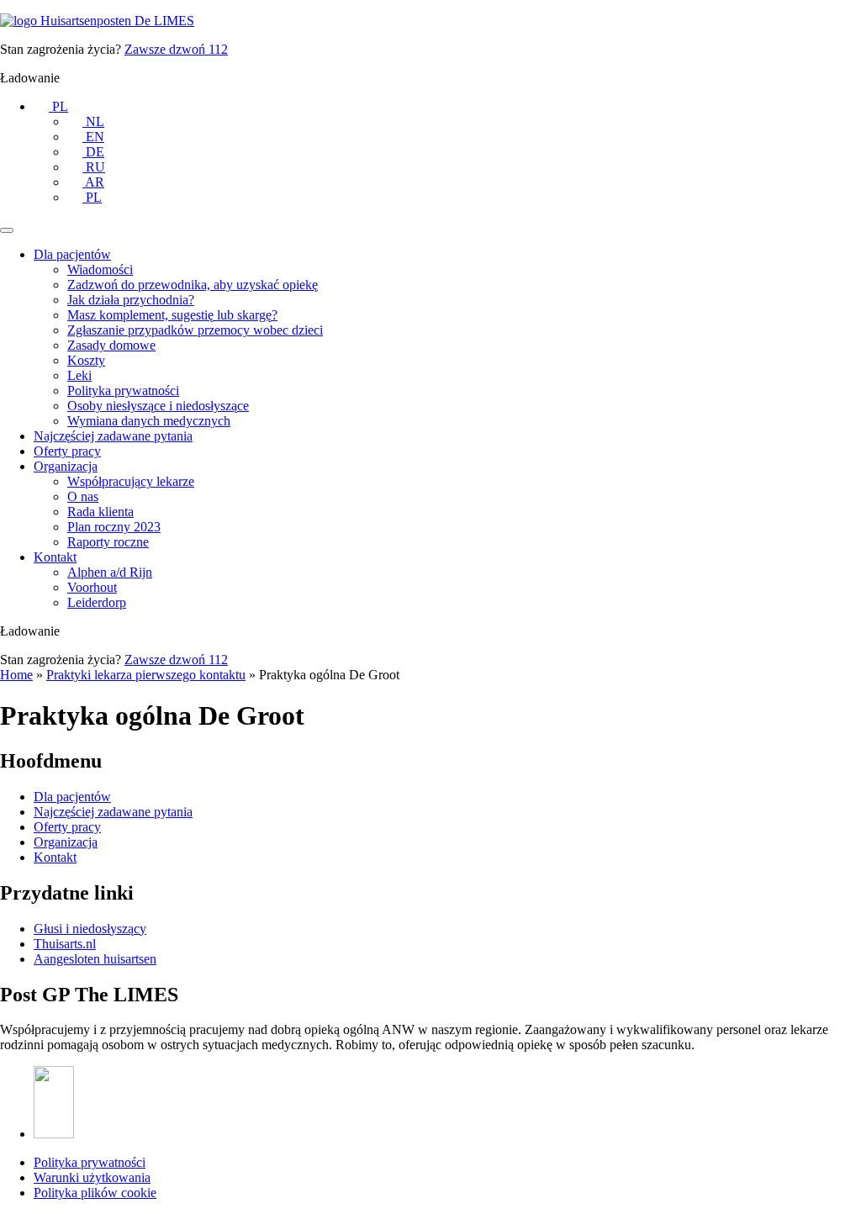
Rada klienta (100, 511)
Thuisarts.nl (65, 944)
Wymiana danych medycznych (148, 421)
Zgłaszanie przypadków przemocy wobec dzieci (195, 330)
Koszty (86, 360)
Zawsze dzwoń (176, 49)
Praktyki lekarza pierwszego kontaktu (146, 675)
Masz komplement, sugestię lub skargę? (172, 315)
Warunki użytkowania (92, 1177)
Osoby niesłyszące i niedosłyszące (158, 406)
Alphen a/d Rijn (109, 572)
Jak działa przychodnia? (130, 300)
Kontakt (55, 557)
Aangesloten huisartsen (95, 959)
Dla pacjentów (72, 254)
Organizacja (66, 466)
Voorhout (92, 587)
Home (16, 675)
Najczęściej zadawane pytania (113, 436)
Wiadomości (100, 269)
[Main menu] (6, 230)
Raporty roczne (108, 542)
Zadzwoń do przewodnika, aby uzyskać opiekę (192, 284)
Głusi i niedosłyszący (90, 928)
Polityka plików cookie (95, 1192)
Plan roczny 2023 (114, 527)
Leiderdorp (96, 602)
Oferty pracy (67, 451)
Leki (79, 375)
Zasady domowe (111, 345)
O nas (82, 496)
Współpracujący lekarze (130, 481)
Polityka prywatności (123, 390)
